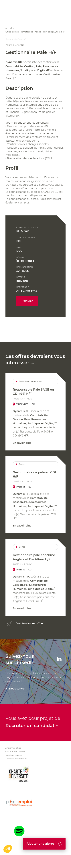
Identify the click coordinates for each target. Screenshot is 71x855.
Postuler (27, 301)
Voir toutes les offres (30, 623)
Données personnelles (16, 759)
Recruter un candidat (29, 725)
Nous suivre (17, 688)
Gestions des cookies (15, 751)
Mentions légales (13, 755)
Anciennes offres (13, 748)
